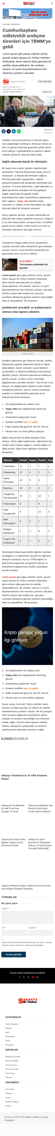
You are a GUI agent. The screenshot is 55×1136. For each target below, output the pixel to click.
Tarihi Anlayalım (12, 49)
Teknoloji (9, 60)
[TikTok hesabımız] (36, 1131)
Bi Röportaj (10, 33)
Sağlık (7, 55)
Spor (6, 28)
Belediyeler (10, 22)
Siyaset (7, 44)
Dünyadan (8, 66)
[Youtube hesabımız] (29, 1131)
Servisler (9, 71)
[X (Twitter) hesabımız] (15, 1131)
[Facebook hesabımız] (7, 1131)
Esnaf (7, 38)
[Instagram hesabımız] (22, 1131)
